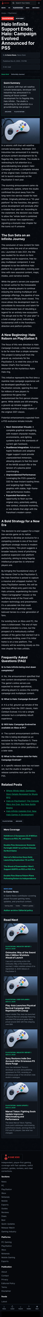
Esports (4, 1204)
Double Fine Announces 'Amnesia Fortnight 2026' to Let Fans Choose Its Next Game (20, 848)
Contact (5, 1275)
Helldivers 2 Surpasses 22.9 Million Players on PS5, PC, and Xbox (20, 837)
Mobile (4, 1201)
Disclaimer (6, 1291)
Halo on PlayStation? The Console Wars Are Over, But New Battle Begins (22, 804)
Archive (8, 112)
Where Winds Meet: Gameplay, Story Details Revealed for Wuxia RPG (22, 794)
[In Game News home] (5, 3)
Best (3, 1220)
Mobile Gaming (8, 1257)
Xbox (27, 8)
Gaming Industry (8, 1231)
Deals (3, 1216)
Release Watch (8, 1227)
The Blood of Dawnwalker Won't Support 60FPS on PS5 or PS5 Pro (19, 867)
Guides (4, 1208)
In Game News (10, 55)
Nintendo (35, 8)
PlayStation (18, 8)
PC (9, 8)
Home (3, 13)
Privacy (4, 1279)
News (3, 8)
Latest (4, 1301)
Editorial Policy (8, 1283)
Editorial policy (26, 910)
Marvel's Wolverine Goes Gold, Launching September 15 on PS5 (19, 858)
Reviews (5, 1212)
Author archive (11, 910)
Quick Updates (8, 1224)
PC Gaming (6, 1242)
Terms (4, 1287)
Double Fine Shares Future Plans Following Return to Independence (20, 877)
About (4, 1272)
